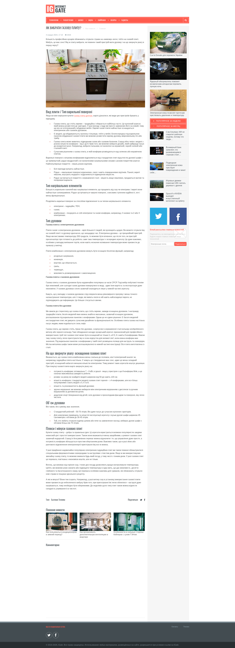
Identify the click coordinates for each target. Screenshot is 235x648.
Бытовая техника (58, 499)
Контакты (175, 626)
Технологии (53, 20)
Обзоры (113, 20)
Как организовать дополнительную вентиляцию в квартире (94, 534)
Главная (102, 28)
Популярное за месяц (168, 126)
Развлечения (68, 20)
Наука (90, 20)
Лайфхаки (102, 20)
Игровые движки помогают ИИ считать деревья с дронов (176, 183)
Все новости (90, 28)
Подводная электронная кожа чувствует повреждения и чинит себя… (168, 168)
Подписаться (180, 244)
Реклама (186, 626)
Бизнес (80, 20)
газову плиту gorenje (83, 116)
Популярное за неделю (168, 121)
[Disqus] (95, 579)
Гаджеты (124, 20)
